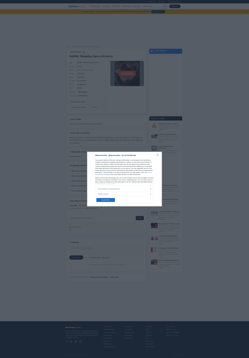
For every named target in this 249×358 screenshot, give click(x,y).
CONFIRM (106, 200)
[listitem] (124, 189)
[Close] (158, 155)
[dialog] (124, 179)
